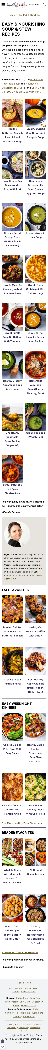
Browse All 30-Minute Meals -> (20, 952)
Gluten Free (22, 998)
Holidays (25, 1012)
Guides (16, 991)
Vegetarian (37, 1001)
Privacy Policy (13, 1024)
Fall (17, 1012)
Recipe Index (31, 988)
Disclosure (23, 1027)
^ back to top (24, 982)
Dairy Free (35, 998)
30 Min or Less (28, 1005)
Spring (36, 1009)
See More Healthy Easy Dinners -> (22, 823)
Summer (9, 1012)
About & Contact (28, 991)
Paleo (16, 1005)
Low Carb (25, 1001)
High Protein (11, 1001)
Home (11, 14)
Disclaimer (26, 1024)
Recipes (23, 14)
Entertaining (29, 1016)
